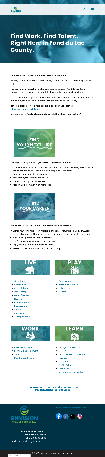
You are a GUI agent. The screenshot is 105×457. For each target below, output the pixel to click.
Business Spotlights (24, 347)
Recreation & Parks (68, 284)
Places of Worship (23, 302)
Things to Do (65, 288)
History (62, 351)
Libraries (63, 358)
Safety (17, 309)
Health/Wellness (22, 295)
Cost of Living (21, 288)
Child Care (19, 281)
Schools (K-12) (66, 368)
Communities (20, 284)
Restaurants (20, 306)
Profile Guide (65, 365)
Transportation (22, 316)
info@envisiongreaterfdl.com (25, 109)
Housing (18, 299)
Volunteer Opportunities (71, 372)
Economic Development (26, 351)
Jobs (16, 354)
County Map (20, 291)
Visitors (62, 291)
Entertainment (66, 281)
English (14, 455)
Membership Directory (25, 358)
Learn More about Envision (72, 354)
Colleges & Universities (70, 347)
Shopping (19, 313)
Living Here (64, 361)
